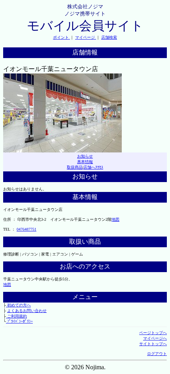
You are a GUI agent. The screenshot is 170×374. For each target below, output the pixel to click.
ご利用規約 (16, 316)
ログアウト (157, 353)
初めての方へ (18, 305)
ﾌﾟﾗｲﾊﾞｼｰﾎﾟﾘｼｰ (19, 321)
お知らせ (85, 156)
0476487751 (26, 229)
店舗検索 (109, 37)
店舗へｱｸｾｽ (93, 167)
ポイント (61, 37)
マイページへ (155, 338)
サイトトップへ (153, 344)
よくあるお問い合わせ (27, 310)
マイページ (85, 37)
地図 (115, 219)
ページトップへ (153, 333)
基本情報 (85, 162)
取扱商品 (75, 167)
